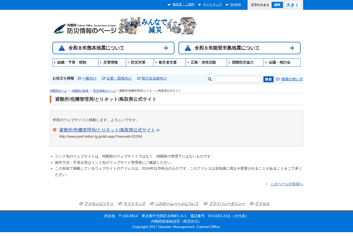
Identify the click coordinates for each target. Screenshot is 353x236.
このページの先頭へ (287, 184)
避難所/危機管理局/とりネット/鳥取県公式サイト (107, 130)
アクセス (262, 204)
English (236, 4)
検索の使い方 (292, 79)
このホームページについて (177, 204)
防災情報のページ (104, 90)
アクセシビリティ (99, 204)
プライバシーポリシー (227, 204)
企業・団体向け (119, 78)
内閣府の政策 (80, 90)
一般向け (89, 78)
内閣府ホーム (58, 90)
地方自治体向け (154, 78)
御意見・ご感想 (183, 4)
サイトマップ (212, 4)
